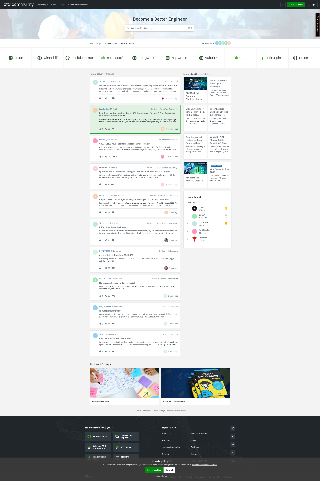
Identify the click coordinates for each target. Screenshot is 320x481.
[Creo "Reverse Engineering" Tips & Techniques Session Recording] (219, 118)
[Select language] (283, 4)
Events (53, 4)
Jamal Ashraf (104, 109)
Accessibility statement (176, 410)
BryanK (202, 215)
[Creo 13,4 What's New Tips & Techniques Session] (219, 90)
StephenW (203, 238)
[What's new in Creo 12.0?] (219, 175)
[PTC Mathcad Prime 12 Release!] (195, 175)
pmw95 (202, 207)
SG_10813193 (104, 81)
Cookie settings (159, 410)
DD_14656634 (105, 279)
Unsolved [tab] (109, 74)
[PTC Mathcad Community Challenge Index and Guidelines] (195, 90)
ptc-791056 (203, 222)
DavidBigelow (104, 140)
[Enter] (127, 27)
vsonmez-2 (103, 167)
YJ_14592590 (104, 223)
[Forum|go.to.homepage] (19, 5)
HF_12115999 (104, 251)
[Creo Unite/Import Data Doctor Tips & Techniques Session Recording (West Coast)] (195, 118)
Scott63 (102, 334)
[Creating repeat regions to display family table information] (195, 146)
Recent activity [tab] (96, 74)
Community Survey (317, 24)
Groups (62, 4)
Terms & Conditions (142, 410)
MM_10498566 (105, 307)
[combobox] (159, 27)
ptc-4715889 (104, 195)
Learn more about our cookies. (204, 464)
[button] (160, 476)
